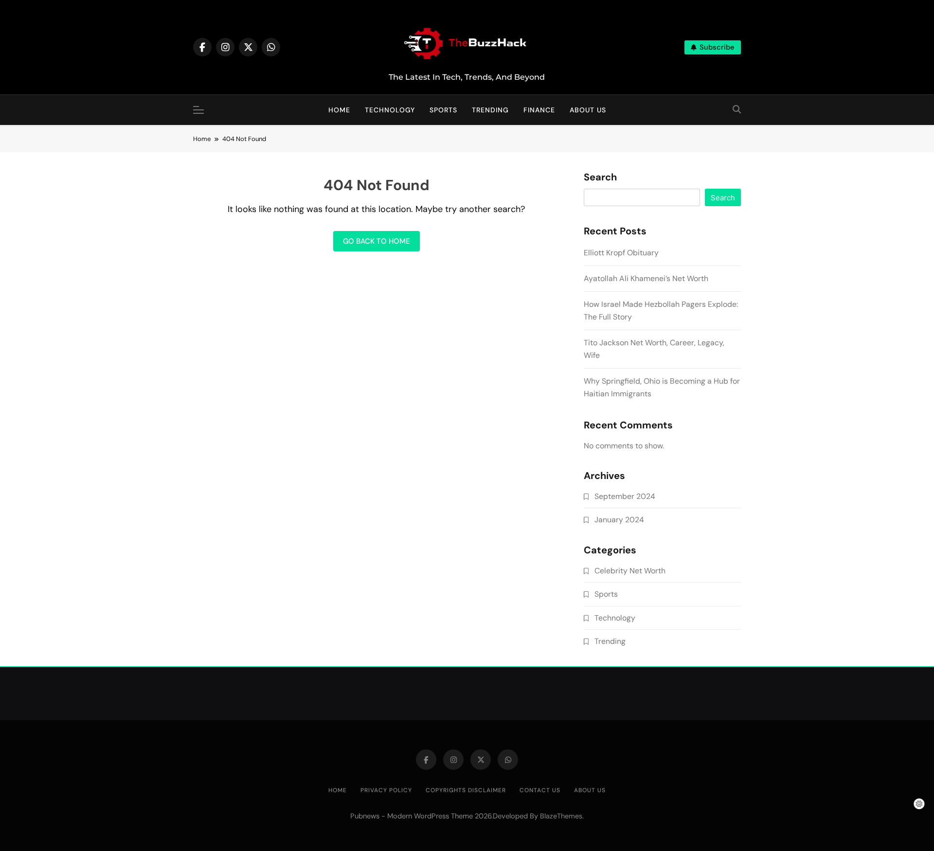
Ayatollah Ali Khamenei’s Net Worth (646, 278)
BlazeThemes (561, 816)
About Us (588, 110)
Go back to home (376, 241)
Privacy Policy (386, 790)
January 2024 (619, 519)
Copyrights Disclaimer (466, 790)
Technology (390, 110)
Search (600, 177)
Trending (490, 110)
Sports (443, 110)
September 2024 (624, 496)
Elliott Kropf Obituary (621, 253)
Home (339, 110)
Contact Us (540, 790)
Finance (539, 110)
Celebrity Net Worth (629, 571)
